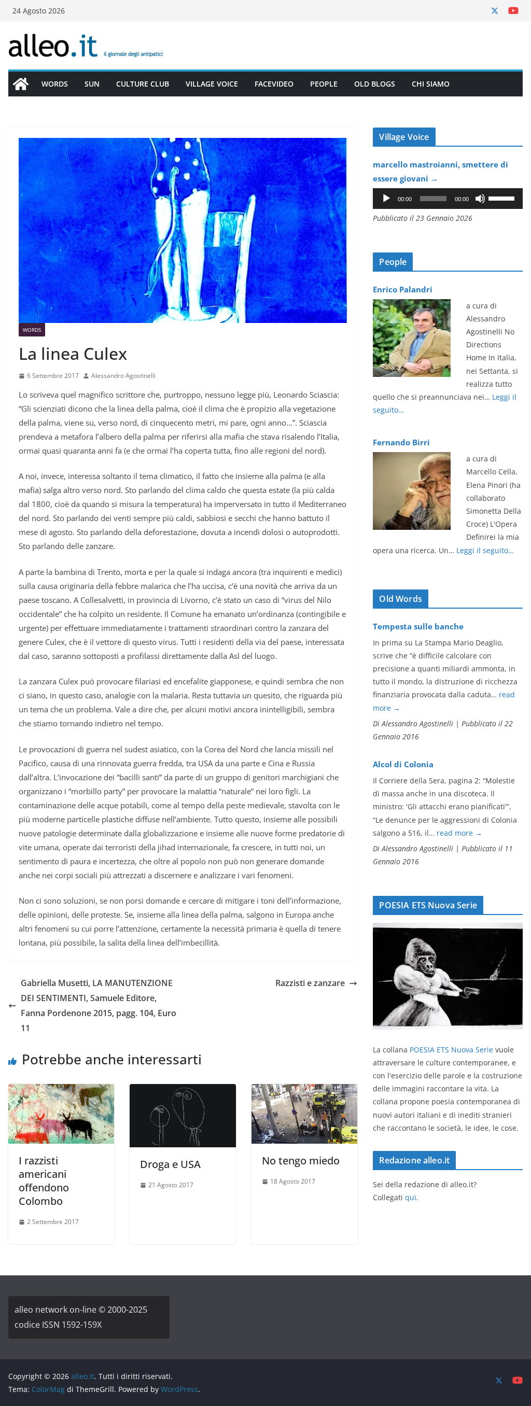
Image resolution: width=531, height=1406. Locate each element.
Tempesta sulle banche (418, 626)
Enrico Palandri (402, 289)
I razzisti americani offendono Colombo (44, 1181)
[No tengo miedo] (304, 1091)
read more (459, 833)
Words (54, 84)
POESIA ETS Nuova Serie (451, 1049)
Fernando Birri (401, 442)
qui (410, 1197)
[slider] (503, 197)
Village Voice (212, 84)
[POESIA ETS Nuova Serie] (448, 929)
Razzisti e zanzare (310, 983)
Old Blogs (374, 84)
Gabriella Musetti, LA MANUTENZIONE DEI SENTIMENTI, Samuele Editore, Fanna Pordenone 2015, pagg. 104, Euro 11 (98, 1005)
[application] (448, 198)
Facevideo (274, 84)
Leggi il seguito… (485, 550)
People (324, 84)
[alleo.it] (20, 84)
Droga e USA (170, 1164)
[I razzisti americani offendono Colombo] (61, 1091)
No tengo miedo (301, 1161)
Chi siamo (431, 84)
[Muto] (480, 198)
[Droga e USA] (182, 1091)
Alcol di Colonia (403, 764)
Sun (92, 84)
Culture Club (142, 84)
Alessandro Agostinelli (123, 375)
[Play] (386, 198)
